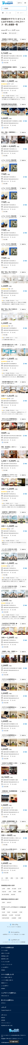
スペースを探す (4, 950)
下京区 (17, 878)
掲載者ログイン (4, 983)
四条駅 (22, 878)
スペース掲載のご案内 (6, 977)
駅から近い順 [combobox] (12, 33)
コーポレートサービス (6, 964)
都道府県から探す (5, 959)
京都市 (11, 878)
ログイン (20, 3)
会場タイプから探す (5, 953)
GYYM (2, 1003)
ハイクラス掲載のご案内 (6, 980)
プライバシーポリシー (6, 1023)
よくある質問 (4, 967)
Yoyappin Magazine (5, 1010)
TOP (2, 878)
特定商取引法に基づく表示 (6, 1025)
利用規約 (3, 970)
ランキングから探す (5, 961)
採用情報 (3, 1020)
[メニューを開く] (25, 2)
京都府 (6, 878)
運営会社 (3, 1017)
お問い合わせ (4, 1015)
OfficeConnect (4, 995)
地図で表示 (15, 1041)
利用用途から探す (5, 956)
